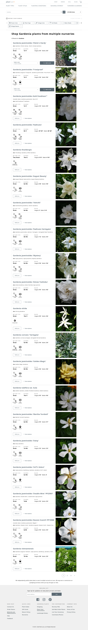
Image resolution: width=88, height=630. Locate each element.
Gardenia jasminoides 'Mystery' (27, 255)
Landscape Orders (42, 613)
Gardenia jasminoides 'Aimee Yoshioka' (30, 282)
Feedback (10, 618)
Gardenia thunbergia (22, 150)
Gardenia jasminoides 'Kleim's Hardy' (29, 43)
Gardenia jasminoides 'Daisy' (26, 440)
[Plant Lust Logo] (10, 2)
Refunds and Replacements (11, 612)
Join (57, 594)
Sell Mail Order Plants (58, 609)
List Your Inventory (58, 612)
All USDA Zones (71, 12)
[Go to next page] (74, 575)
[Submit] (64, 12)
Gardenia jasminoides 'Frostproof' (28, 69)
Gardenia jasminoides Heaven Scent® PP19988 (33, 520)
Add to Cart (48, 63)
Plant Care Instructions (41, 610)
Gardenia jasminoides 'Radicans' (27, 125)
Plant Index (25, 607)
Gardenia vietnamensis (23, 548)
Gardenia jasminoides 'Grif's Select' (29, 467)
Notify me (17, 118)
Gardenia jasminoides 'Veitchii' (27, 202)
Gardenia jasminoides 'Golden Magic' (29, 361)
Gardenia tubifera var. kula (25, 388)
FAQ (8, 616)
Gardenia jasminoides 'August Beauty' (30, 176)
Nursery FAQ (56, 607)
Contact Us (10, 607)
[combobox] (26, 63)
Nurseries (25, 615)
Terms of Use (71, 609)
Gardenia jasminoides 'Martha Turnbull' (30, 414)
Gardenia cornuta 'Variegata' (26, 335)
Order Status (11, 609)
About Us (70, 607)
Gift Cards (25, 609)
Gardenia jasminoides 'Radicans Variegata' (32, 229)
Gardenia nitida (20, 308)
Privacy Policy (71, 612)
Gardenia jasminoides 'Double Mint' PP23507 (33, 493)
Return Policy (26, 612)
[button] (61, 12)
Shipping (39, 607)
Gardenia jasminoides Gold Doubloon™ (30, 96)
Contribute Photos (57, 615)
